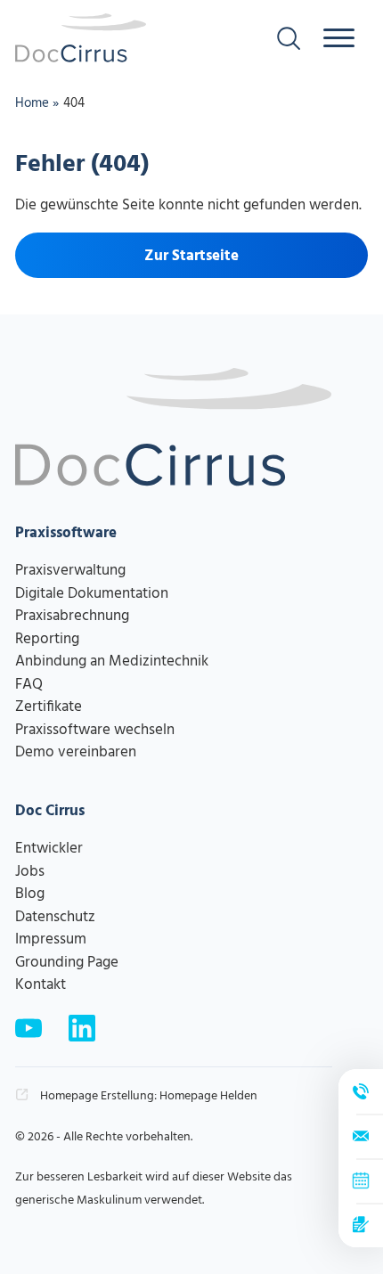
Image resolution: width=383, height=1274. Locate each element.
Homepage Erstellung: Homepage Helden (147, 1096)
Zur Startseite (191, 256)
